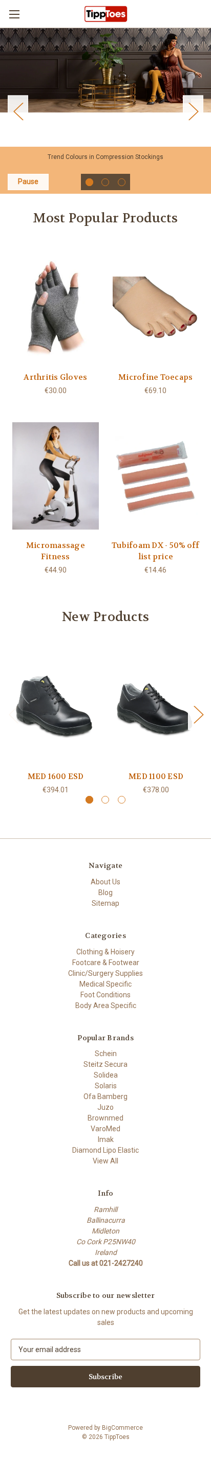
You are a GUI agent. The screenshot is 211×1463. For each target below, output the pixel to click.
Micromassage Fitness (55, 551)
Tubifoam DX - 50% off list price (155, 551)
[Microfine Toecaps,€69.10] (156, 307)
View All (105, 1161)
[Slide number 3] (121, 182)
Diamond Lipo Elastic (105, 1150)
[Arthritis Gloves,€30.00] (55, 307)
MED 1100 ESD (156, 776)
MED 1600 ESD (56, 776)
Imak (106, 1139)
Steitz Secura (105, 1064)
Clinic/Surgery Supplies (105, 973)
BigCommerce (122, 1427)
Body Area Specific (105, 1005)
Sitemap (105, 903)
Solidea (106, 1075)
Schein (106, 1053)
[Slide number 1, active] (89, 182)
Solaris (106, 1086)
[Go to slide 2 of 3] (193, 110)
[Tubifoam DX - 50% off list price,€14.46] (156, 476)
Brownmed (105, 1118)
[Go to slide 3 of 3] (18, 110)
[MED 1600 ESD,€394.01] (55, 707)
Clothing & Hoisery (105, 952)
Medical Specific (105, 984)
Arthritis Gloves (55, 377)
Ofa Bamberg (105, 1096)
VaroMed (105, 1129)
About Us (105, 882)
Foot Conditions (105, 995)
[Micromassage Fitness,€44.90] (55, 476)
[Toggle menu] (14, 14)
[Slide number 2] (105, 182)
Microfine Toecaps (155, 377)
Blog (105, 892)
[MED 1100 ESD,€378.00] (156, 707)
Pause (28, 181)
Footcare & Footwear (105, 962)
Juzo (105, 1107)
